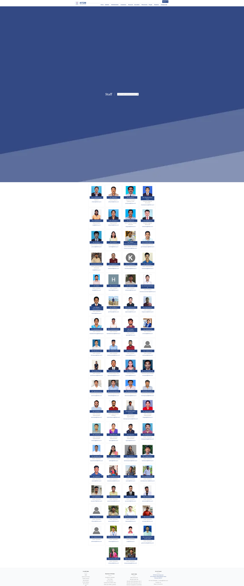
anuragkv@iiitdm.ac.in (147, 521)
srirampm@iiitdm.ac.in (147, 375)
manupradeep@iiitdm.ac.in (130, 563)
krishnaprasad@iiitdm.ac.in (147, 395)
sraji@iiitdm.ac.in (96, 225)
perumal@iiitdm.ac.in (96, 246)
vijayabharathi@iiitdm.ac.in (96, 460)
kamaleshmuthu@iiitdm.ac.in (113, 333)
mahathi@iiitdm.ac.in (96, 313)
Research (130, 4)
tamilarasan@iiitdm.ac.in (147, 460)
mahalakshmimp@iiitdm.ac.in (96, 333)
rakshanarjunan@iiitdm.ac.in (130, 460)
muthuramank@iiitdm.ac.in (113, 355)
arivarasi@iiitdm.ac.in (147, 333)
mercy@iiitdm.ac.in (113, 440)
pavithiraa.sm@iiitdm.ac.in (96, 375)
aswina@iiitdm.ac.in (130, 480)
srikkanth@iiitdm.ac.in (113, 201)
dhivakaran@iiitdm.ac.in (96, 355)
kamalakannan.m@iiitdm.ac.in (147, 480)
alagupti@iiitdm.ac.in (131, 226)
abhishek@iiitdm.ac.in (96, 541)
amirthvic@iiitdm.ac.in (96, 395)
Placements (144, 4)
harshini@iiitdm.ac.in (113, 290)
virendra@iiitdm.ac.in (113, 541)
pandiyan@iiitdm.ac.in (130, 203)
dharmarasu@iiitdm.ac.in (130, 395)
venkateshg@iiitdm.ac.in (147, 268)
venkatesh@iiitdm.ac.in (130, 290)
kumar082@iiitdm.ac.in (113, 395)
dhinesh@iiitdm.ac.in (96, 521)
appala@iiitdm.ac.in (130, 335)
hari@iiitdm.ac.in (96, 270)
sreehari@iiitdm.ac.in (130, 355)
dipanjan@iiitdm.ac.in (130, 521)
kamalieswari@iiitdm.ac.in (113, 480)
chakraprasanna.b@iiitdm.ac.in (130, 418)
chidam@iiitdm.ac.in (96, 201)
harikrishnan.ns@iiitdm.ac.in (113, 417)
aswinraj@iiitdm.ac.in (96, 440)
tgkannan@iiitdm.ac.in (130, 311)
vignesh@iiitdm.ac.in (130, 440)
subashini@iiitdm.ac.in (113, 225)
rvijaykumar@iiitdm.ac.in (147, 311)
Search (164, 1)
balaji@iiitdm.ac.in (96, 290)
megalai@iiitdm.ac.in (147, 417)
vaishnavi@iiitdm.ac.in (147, 355)
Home (102, 4)
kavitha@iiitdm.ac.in (113, 246)
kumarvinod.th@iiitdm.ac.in (130, 248)
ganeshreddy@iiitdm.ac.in (147, 543)
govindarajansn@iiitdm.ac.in (147, 246)
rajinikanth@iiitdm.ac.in (113, 268)
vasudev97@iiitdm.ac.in (96, 501)
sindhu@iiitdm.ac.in (113, 460)
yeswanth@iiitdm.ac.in (113, 521)
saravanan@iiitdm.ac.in (147, 501)
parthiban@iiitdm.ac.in (113, 311)
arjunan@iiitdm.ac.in (96, 480)
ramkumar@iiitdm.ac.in (147, 226)
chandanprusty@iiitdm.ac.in (147, 204)
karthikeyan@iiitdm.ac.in (130, 268)
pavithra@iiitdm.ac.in (130, 375)
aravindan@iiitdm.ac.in (96, 417)
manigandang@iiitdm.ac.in (147, 439)
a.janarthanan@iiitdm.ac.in (113, 501)
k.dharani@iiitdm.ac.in (113, 563)
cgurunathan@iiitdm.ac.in (113, 375)
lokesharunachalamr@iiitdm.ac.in (147, 291)
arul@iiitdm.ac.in (130, 541)
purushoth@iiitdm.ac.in (130, 501)
